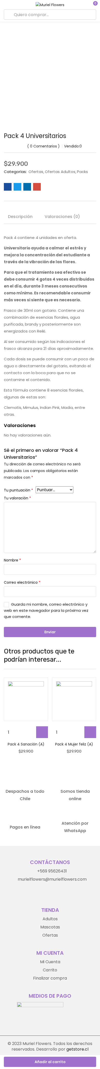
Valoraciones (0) (62, 217)
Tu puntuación (18, 490)
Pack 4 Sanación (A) (26, 744)
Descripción (20, 217)
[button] (92, 5)
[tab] (22, 217)
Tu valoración (17, 498)
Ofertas (35, 171)
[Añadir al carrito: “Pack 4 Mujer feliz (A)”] (90, 732)
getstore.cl (77, 1049)
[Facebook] (55, 893)
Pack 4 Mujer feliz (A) (74, 744)
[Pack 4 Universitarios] (8, 187)
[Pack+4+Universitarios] (17, 187)
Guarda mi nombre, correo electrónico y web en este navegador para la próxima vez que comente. (46, 610)
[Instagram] (44, 893)
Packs (82, 171)
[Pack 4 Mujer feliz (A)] (74, 699)
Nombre (12, 560)
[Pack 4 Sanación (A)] (26, 699)
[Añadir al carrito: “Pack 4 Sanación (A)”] (42, 732)
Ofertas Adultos (60, 171)
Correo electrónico (22, 582)
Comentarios (43, 146)
